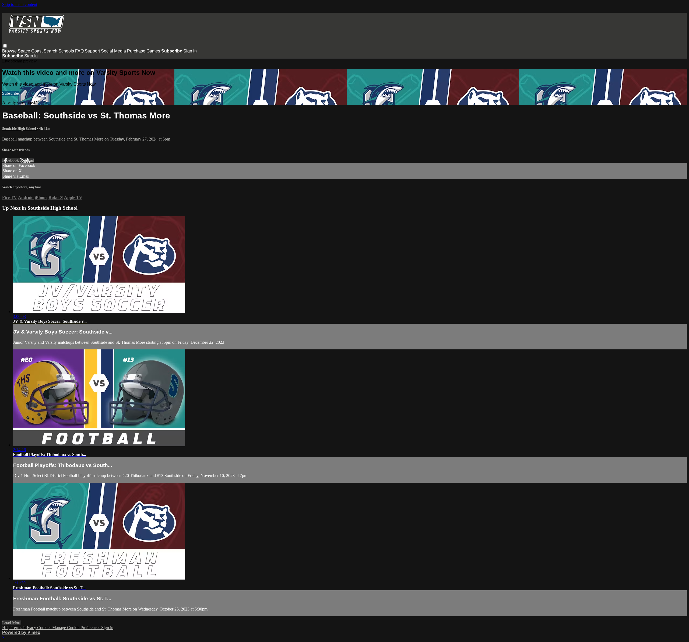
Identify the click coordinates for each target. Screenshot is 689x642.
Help (7, 627)
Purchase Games (143, 51)
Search (51, 51)
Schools (66, 51)
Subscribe (10, 93)
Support (92, 51)
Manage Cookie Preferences (76, 627)
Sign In (31, 56)
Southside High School (19, 129)
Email (29, 160)
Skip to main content (19, 4)
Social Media (113, 51)
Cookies (44, 627)
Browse (10, 51)
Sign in (190, 51)
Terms (17, 627)
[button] (5, 46)
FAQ (79, 51)
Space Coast (31, 51)
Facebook (11, 160)
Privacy (30, 627)
